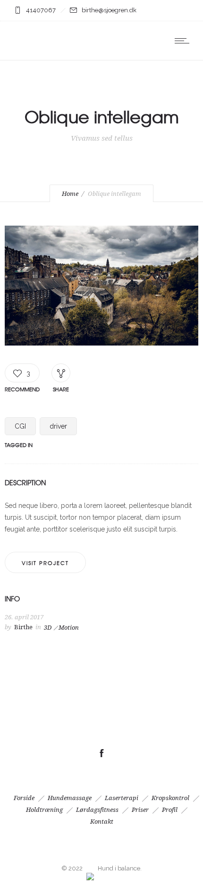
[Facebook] (101, 753)
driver (58, 426)
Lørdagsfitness (97, 809)
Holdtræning (44, 809)
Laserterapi (121, 798)
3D (47, 627)
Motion (69, 627)
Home (70, 193)
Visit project (45, 562)
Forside (24, 798)
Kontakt (101, 821)
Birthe (23, 627)
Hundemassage (70, 798)
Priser (140, 809)
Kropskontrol (170, 798)
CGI (20, 426)
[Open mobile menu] (184, 40)
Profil (170, 809)
